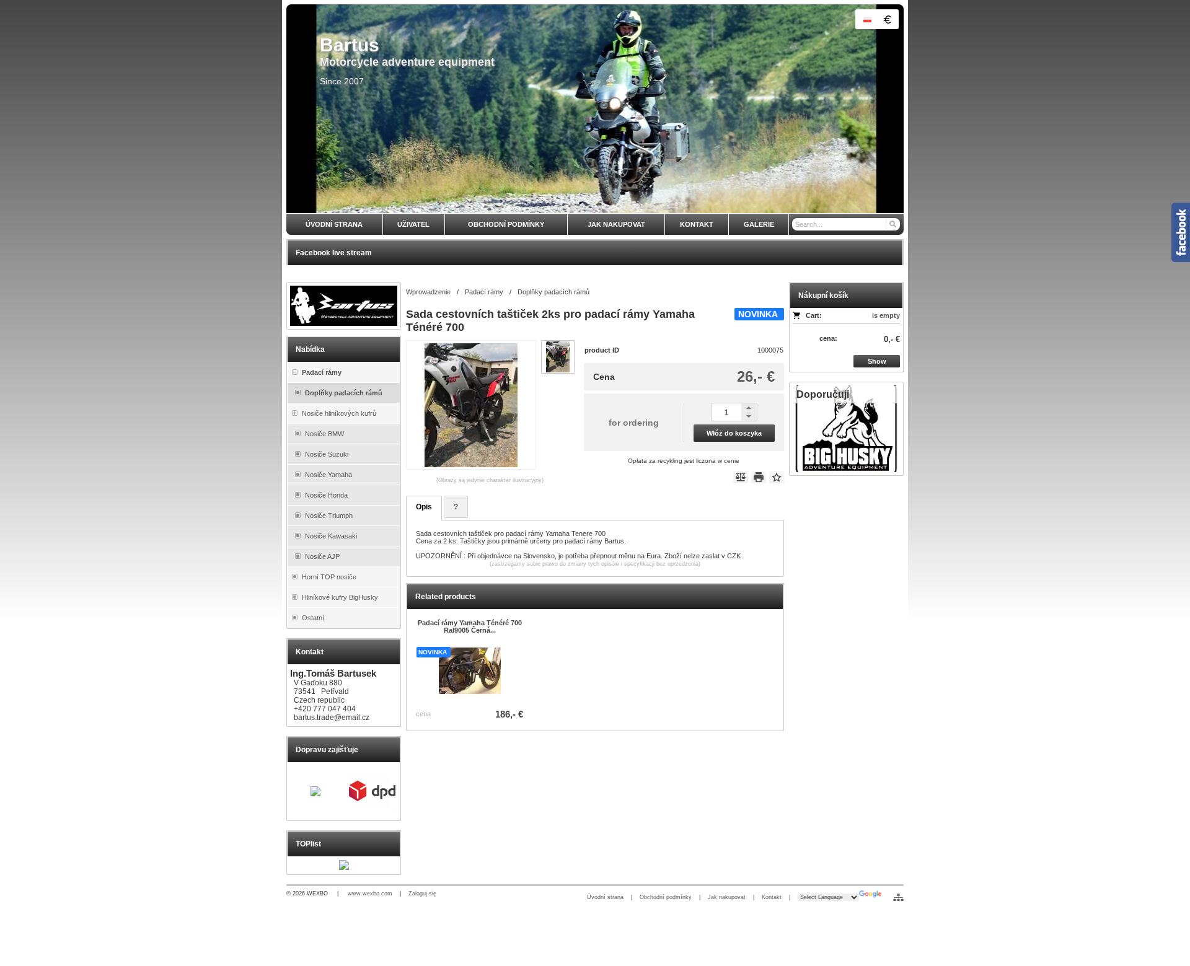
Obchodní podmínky (666, 897)
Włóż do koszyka (734, 433)
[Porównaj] (740, 477)
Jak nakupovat (727, 897)
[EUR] (886, 19)
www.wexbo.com (370, 893)
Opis (424, 507)
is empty (886, 315)
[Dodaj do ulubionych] (776, 477)
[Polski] (867, 19)
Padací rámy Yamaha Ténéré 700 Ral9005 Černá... (470, 626)
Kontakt (772, 897)
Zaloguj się (422, 893)
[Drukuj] (758, 477)
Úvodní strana (605, 897)
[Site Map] (898, 897)
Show (877, 361)
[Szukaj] (892, 224)
